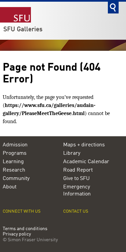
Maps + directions (84, 145)
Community (16, 178)
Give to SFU (76, 178)
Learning (13, 162)
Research (14, 170)
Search (113, 7)
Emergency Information (77, 190)
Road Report (78, 170)
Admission (15, 145)
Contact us (75, 211)
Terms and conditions (25, 229)
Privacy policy (17, 234)
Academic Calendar (86, 162)
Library (71, 153)
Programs (15, 153)
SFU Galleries (22, 29)
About (9, 187)
